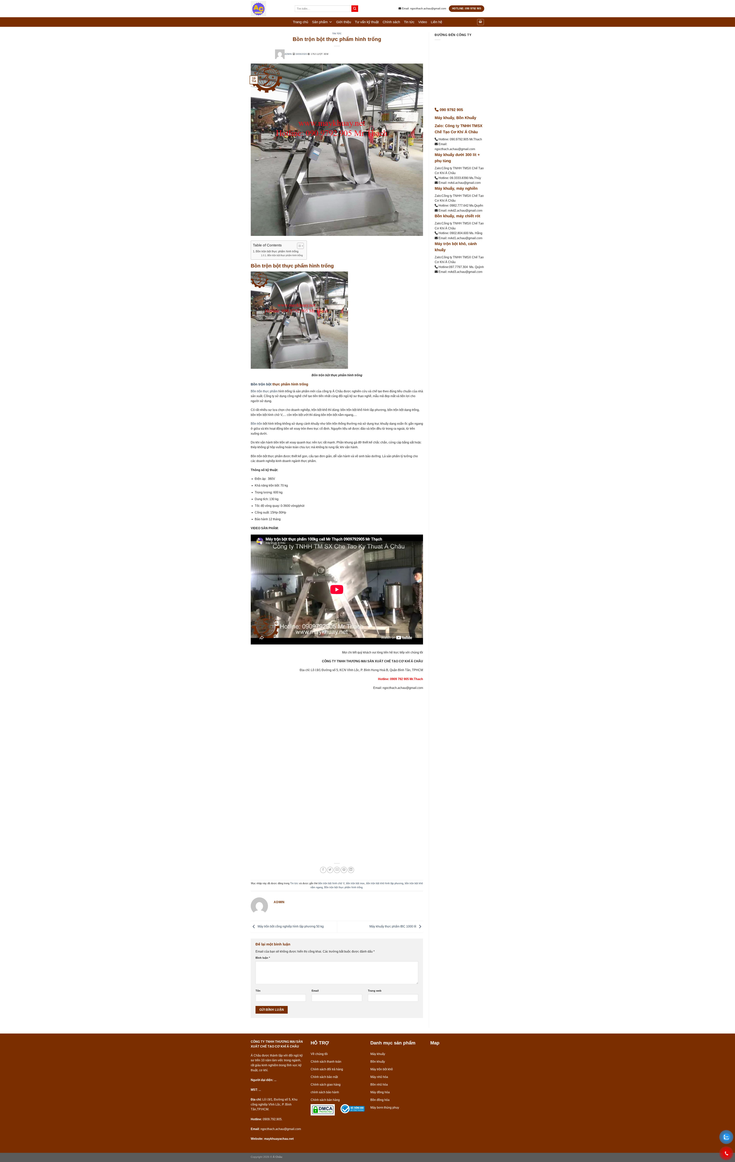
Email (315, 990)
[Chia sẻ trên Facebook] (323, 870)
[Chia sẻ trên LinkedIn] (351, 870)
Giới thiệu (343, 22)
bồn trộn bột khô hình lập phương (384, 883)
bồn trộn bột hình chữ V (331, 883)
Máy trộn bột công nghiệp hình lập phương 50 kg (290, 926)
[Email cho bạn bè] (337, 870)
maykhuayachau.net (279, 1138)
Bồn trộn (256, 423)
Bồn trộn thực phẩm (264, 391)
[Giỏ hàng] (480, 22)
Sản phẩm (320, 22)
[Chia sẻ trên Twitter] (330, 870)
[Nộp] (354, 8)
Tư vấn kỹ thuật (367, 22)
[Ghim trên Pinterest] (344, 870)
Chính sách (391, 22)
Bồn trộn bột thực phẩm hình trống (277, 251)
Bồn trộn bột (261, 384)
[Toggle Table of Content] (298, 246)
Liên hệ (436, 22)
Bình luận (263, 957)
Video (422, 22)
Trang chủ (300, 22)
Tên (258, 990)
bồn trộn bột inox (355, 883)
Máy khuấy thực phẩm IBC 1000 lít (393, 926)
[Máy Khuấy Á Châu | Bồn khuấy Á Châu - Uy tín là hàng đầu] (270, 8)
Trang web (374, 990)
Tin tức (409, 22)
